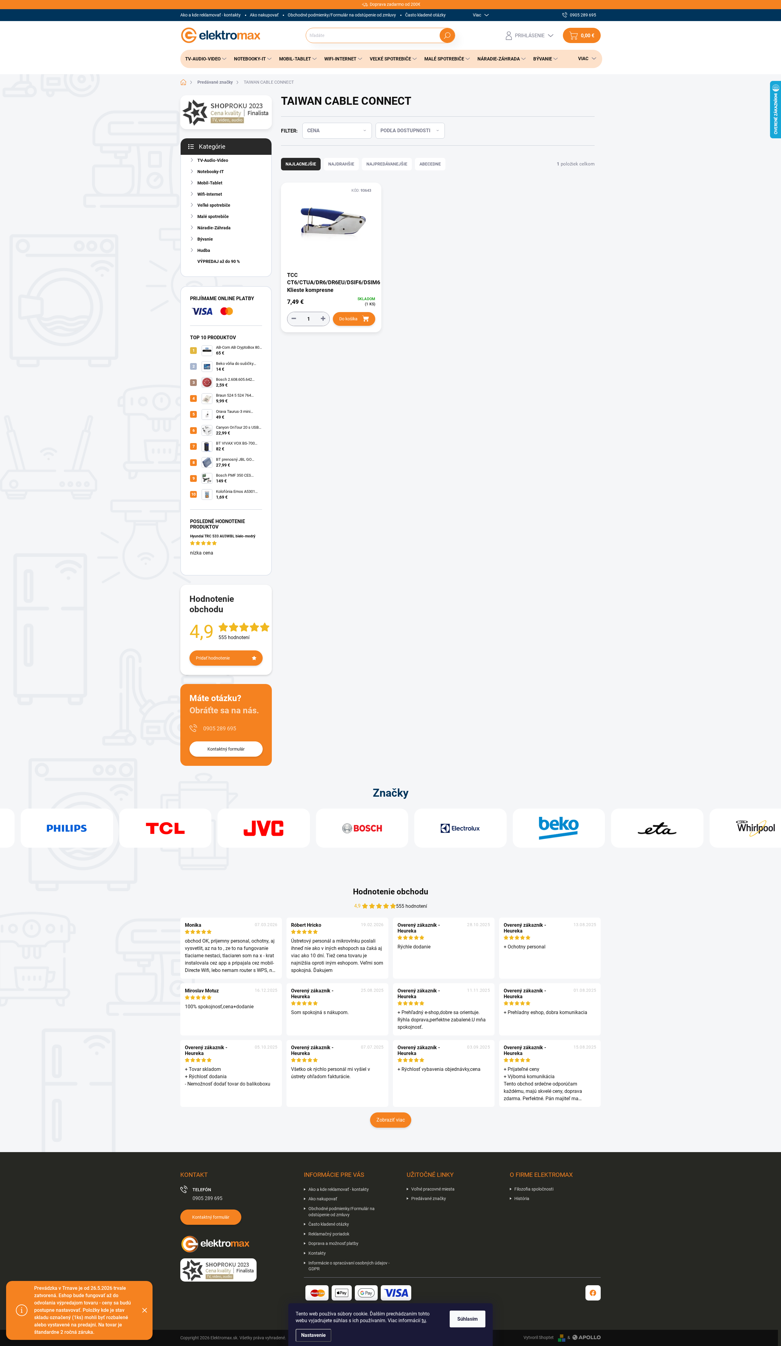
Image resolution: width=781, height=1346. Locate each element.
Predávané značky (428, 1198)
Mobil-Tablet (209, 182)
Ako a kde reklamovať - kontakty (210, 15)
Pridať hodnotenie (213, 658)
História (521, 1198)
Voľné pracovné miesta (433, 1189)
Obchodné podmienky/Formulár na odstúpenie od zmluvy (342, 15)
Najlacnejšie (301, 164)
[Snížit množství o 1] (294, 318)
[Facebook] (593, 1293)
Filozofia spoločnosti (533, 1189)
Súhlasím (467, 1319)
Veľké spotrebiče (213, 205)
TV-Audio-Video (212, 160)
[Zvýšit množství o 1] (323, 318)
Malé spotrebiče (213, 216)
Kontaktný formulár (226, 749)
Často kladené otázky (425, 15)
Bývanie (205, 239)
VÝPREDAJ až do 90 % (218, 261)
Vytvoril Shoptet (539, 1337)
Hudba (203, 250)
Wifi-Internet (209, 194)
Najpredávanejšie (386, 164)
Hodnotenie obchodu (390, 891)
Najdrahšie (341, 164)
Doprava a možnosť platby (333, 1243)
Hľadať (447, 35)
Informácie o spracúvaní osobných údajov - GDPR (349, 1266)
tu (424, 1320)
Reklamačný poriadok (328, 1233)
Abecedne (430, 164)
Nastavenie (313, 1335)
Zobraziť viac (390, 1120)
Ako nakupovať (264, 15)
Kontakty (317, 1253)
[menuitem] (204, 59)
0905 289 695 (219, 728)
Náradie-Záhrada (214, 227)
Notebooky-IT (210, 171)
